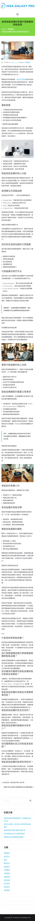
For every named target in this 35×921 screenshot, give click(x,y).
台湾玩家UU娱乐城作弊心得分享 (13, 782)
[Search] (29, 800)
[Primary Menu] (17, 14)
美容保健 (7, 880)
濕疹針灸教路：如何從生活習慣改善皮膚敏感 (17, 825)
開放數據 (7, 890)
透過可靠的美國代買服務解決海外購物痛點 (18, 787)
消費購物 (27, 62)
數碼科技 (7, 863)
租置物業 (7, 877)
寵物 (5, 860)
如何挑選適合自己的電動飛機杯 (14, 833)
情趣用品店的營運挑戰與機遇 (13, 837)
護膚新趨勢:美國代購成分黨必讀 (14, 830)
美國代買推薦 (21, 79)
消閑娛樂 (7, 873)
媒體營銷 (7, 853)
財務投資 (7, 887)
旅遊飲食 (7, 867)
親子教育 (7, 883)
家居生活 (7, 856)
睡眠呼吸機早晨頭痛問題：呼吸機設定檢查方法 (17, 819)
